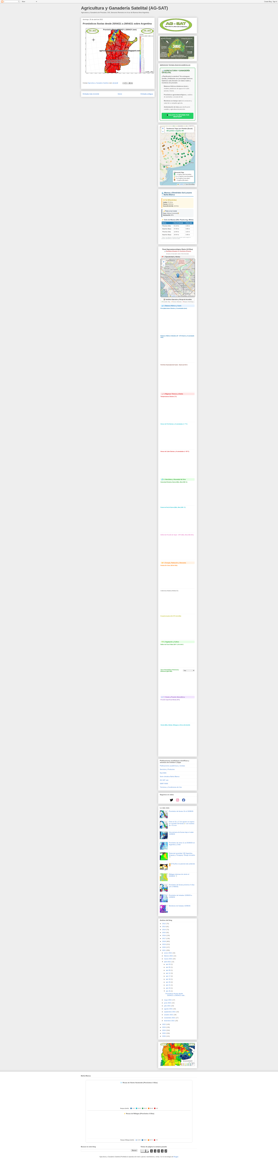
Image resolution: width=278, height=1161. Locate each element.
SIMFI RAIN (164, 783)
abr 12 (168, 973)
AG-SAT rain (164, 780)
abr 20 (168, 982)
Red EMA (163, 773)
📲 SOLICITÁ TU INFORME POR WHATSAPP (177, 116)
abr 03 (168, 964)
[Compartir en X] (128, 83)
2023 (164, 1027)
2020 (164, 947)
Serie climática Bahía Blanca (169, 776)
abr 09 (168, 970)
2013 (164, 926)
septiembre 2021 (170, 1012)
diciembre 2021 (169, 1021)
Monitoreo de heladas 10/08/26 (179, 906)
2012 (164, 923)
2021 (164, 950)
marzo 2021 (168, 959)
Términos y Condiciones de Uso (171, 787)
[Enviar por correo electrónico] (123, 83)
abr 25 (168, 991)
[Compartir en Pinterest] (132, 83)
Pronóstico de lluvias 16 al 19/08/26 (181, 811)
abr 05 (168, 967)
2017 (164, 938)
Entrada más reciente (91, 94)
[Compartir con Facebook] (130, 83)
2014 (164, 929)
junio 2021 (168, 1003)
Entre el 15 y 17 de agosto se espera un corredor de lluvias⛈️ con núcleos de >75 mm (181, 823)
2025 (164, 1033)
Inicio (120, 94)
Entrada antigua (147, 94)
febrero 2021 (168, 956)
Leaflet (181, 184)
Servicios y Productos (167, 769)
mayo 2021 (168, 1000)
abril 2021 (167, 962)
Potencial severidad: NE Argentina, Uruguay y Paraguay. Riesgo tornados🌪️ (182, 855)
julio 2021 (167, 1006)
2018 (164, 941)
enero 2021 (168, 953)
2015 (164, 932)
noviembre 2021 (170, 1018)
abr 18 (168, 979)
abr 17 (168, 976)
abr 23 (168, 988)
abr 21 (168, 985)
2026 (164, 1036)
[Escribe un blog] (126, 83)
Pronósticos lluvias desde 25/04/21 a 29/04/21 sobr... (175, 994)
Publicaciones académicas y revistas (172, 766)
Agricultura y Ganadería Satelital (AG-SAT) (124, 8)
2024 (164, 1030)
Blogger (176, 1157)
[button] (162, 128)
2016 (164, 935)
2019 (164, 944)
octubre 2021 (169, 1015)
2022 (164, 1024)
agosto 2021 (168, 1009)
